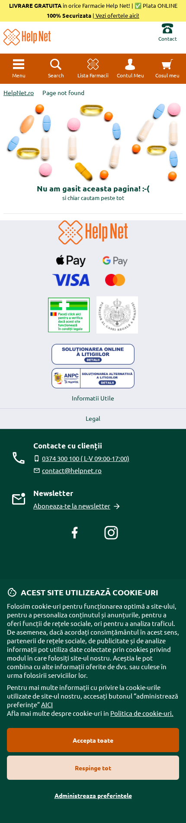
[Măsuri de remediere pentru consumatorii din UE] (93, 354)
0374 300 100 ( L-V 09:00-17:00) (85, 458)
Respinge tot (93, 768)
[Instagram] (111, 533)
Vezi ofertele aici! (116, 15)
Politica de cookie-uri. (141, 713)
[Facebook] (75, 533)
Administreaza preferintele (93, 795)
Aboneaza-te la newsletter (71, 506)
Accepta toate (93, 740)
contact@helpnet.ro (72, 470)
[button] (130, 69)
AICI (47, 704)
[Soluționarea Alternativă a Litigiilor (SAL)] (93, 378)
